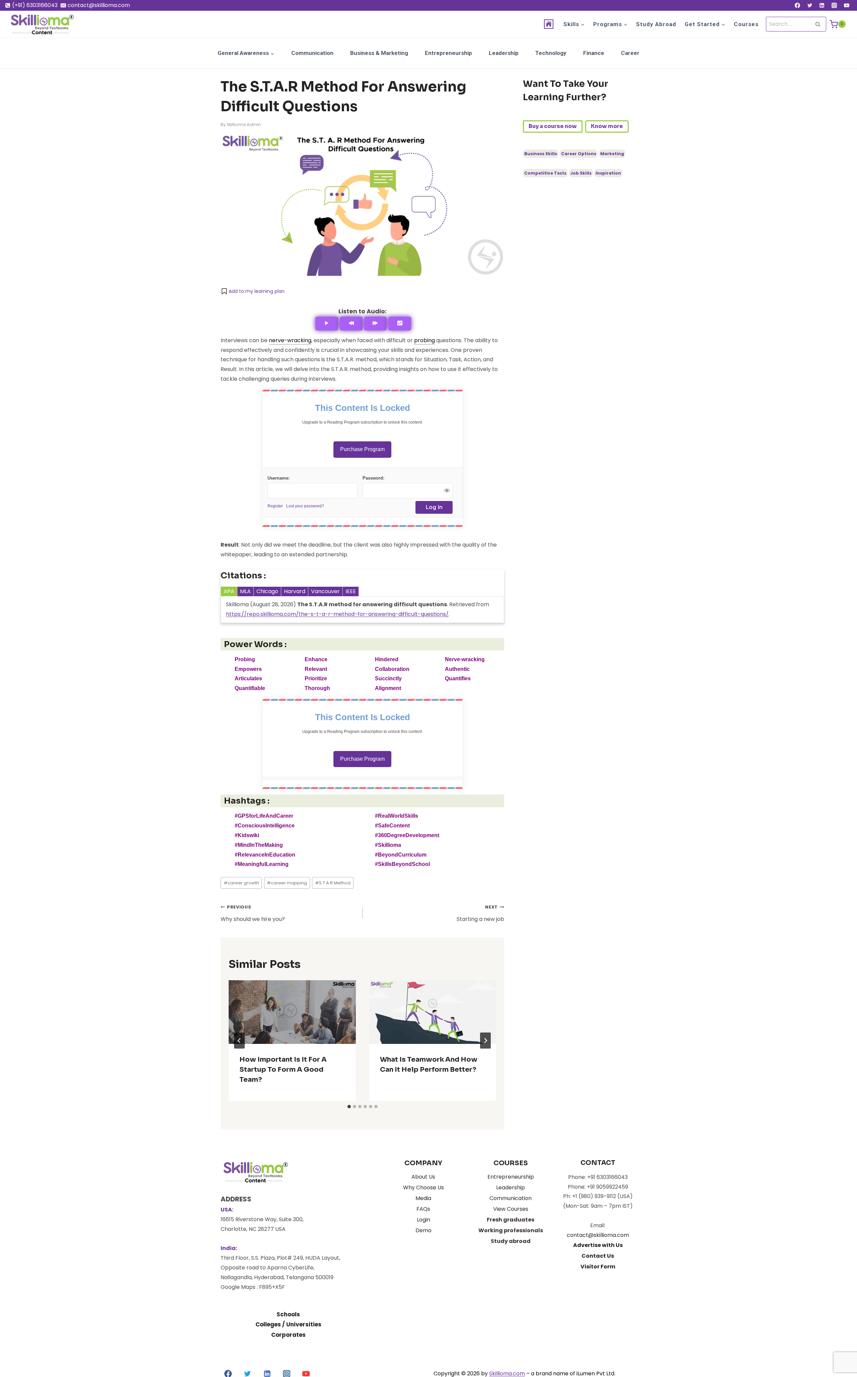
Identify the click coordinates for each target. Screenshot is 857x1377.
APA (229, 591)
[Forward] (375, 323)
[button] (253, 291)
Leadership (504, 53)
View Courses (510, 1209)
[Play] (326, 323)
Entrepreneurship (448, 53)
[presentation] (292, 1012)
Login (423, 1220)
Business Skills (540, 154)
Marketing (612, 154)
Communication (312, 53)
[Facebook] (797, 5)
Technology (550, 53)
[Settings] (399, 323)
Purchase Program (362, 449)
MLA (245, 591)
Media (423, 1198)
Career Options (578, 154)
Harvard (294, 591)
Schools (288, 1314)
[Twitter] (809, 5)
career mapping (287, 883)
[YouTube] (846, 5)
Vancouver (325, 591)
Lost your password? (305, 506)
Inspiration (608, 173)
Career (630, 53)
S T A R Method (332, 883)
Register (275, 506)
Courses (746, 24)
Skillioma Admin (244, 124)
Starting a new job (480, 913)
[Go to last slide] (239, 1040)
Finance (593, 53)
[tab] (349, 1106)
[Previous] (351, 323)
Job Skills (581, 173)
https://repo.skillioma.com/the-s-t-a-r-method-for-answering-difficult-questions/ (337, 614)
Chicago (267, 591)
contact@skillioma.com (598, 1235)
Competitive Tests (545, 173)
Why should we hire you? (253, 913)
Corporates (288, 1335)
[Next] (485, 1040)
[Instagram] (834, 5)
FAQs (423, 1209)
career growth (241, 883)
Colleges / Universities (288, 1324)
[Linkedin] (821, 5)
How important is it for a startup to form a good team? (283, 1069)
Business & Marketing (379, 53)
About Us (423, 1177)
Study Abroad (656, 24)
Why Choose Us (423, 1187)
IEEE (350, 591)
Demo (423, 1230)
